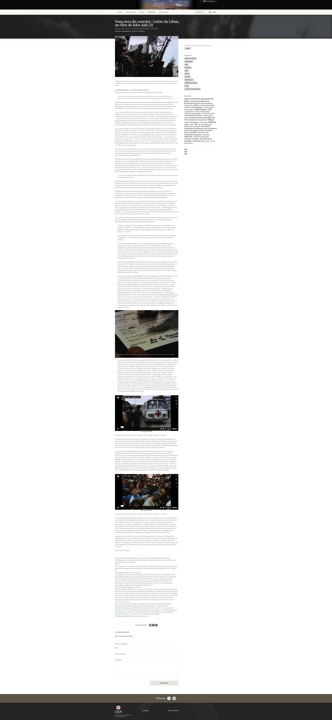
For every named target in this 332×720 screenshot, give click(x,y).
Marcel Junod (205, 126)
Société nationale (198, 141)
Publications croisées (191, 83)
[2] (173, 230)
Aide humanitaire (207, 103)
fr (215, 12)
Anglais (188, 48)
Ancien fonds (188, 105)
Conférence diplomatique (201, 111)
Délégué (211, 120)
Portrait (187, 73)
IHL (200, 124)
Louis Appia (196, 126)
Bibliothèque (151, 12)
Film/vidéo (154, 28)
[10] (167, 470)
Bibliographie (189, 61)
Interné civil (188, 126)
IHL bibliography (207, 124)
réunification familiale (191, 139)
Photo (186, 70)
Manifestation (189, 80)
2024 (185, 154)
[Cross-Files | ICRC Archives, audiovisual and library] (166, 5)
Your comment (118, 660)
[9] (171, 376)
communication (189, 111)
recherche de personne (201, 137)
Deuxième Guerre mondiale (200, 118)
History (186, 124)
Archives (141, 12)
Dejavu (186, 118)
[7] (163, 297)
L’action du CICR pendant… (192, 89)
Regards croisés (130, 12)
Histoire (212, 122)
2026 (185, 149)
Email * (120, 654)
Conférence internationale (192, 113)
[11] (169, 532)
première (165, 83)
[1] (127, 143)
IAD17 (191, 124)
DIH (213, 118)
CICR (209, 109)
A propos (119, 12)
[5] (132, 286)
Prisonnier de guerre (193, 135)
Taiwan (207, 141)
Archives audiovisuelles (141, 28)
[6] (166, 291)
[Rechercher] (210, 12)
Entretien (187, 77)
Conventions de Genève (193, 115)
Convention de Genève (208, 113)
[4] (126, 272)
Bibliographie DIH (189, 109)
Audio (186, 64)
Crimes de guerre (208, 115)
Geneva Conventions (191, 122)
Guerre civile (204, 122)
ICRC (196, 124)
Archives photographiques (193, 107)
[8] (159, 364)
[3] (171, 252)
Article (187, 86)
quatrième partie (124, 550)
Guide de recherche (190, 58)
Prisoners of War (203, 132)
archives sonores (209, 107)
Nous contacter (163, 12)
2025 (185, 152)
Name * (117, 647)
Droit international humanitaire (195, 120)
